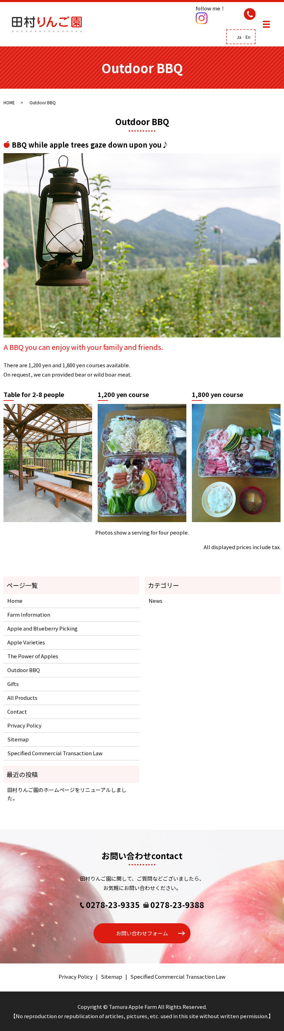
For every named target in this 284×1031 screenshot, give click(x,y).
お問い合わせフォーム (142, 933)
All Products (22, 697)
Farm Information (28, 614)
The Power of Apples (32, 656)
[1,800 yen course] (236, 462)
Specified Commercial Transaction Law (55, 753)
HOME (9, 102)
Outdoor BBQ (23, 669)
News (155, 600)
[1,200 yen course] (142, 462)
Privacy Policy (24, 725)
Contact (17, 711)
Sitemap (18, 739)
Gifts (13, 683)
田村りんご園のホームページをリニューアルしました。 (66, 794)
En (248, 37)
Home (15, 600)
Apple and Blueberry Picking (42, 628)
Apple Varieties (26, 642)
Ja (239, 37)
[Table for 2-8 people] (47, 462)
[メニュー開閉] (266, 24)
